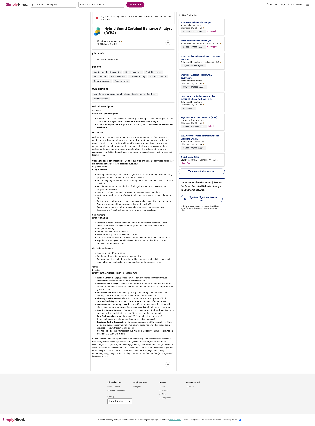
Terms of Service (186, 208)
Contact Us (190, 387)
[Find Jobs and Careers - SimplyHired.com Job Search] (17, 5)
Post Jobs (274, 4)
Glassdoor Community (116, 390)
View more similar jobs (199, 171)
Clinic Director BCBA (190, 157)
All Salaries (163, 390)
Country (110, 396)
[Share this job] (167, 42)
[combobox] (53, 4)
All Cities (162, 394)
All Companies (165, 398)
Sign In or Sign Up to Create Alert (203, 198)
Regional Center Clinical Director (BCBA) (199, 117)
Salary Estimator (113, 387)
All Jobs (162, 387)
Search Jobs (135, 4)
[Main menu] (307, 4)
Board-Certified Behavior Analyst (196, 22)
